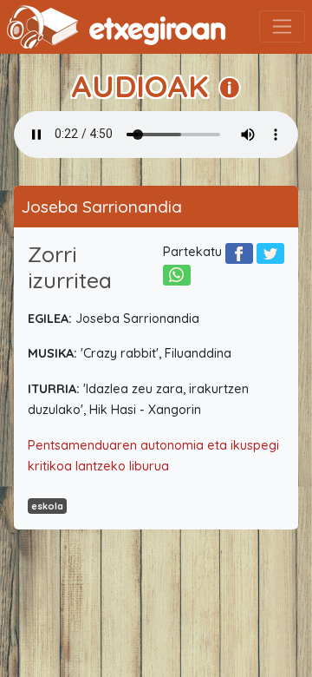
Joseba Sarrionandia (101, 206)
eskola (47, 506)
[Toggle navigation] (282, 26)
